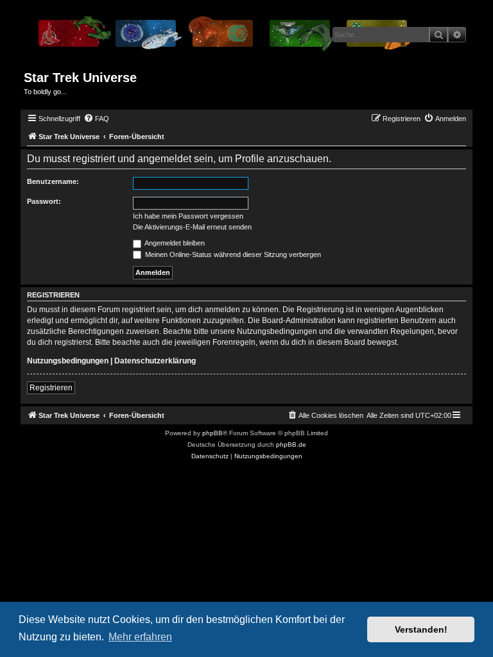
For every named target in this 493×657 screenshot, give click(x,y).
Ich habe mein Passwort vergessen (188, 216)
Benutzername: (53, 181)
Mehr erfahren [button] (140, 636)
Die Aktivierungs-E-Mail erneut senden (192, 227)
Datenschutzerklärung (155, 360)
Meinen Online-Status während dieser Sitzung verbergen (232, 254)
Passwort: (44, 201)
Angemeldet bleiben (174, 243)
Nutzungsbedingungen (67, 360)
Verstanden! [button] (421, 629)
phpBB (212, 433)
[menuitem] (96, 118)
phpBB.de (291, 444)
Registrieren (51, 387)
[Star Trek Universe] (224, 38)
